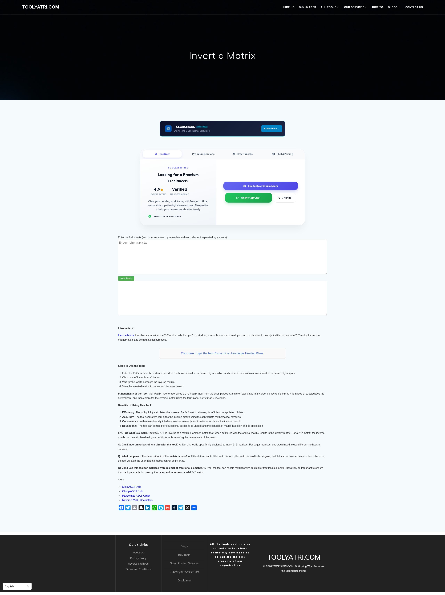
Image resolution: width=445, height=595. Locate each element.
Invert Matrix (126, 278)
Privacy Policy (138, 558)
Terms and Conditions (138, 569)
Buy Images (307, 7)
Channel (287, 197)
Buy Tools (184, 554)
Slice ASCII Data (131, 486)
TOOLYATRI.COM (40, 7)
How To (377, 7)
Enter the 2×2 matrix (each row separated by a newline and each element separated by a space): (173, 237)
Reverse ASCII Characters (137, 499)
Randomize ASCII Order (136, 495)
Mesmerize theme (296, 570)
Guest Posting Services (184, 563)
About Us (138, 552)
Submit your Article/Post (184, 571)
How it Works (245, 153)
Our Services (354, 7)
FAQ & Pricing (285, 153)
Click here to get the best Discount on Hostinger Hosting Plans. (222, 353)
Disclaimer (184, 580)
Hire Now (164, 153)
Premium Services (203, 153)
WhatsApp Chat (251, 197)
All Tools (328, 7)
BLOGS (393, 7)
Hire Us (288, 7)
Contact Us (414, 7)
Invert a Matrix (126, 335)
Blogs (184, 546)
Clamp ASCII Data (132, 491)
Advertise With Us (138, 563)
